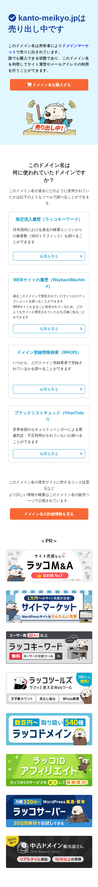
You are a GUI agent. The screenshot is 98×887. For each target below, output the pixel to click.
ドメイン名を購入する (52, 85)
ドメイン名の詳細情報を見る (49, 514)
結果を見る (49, 256)
